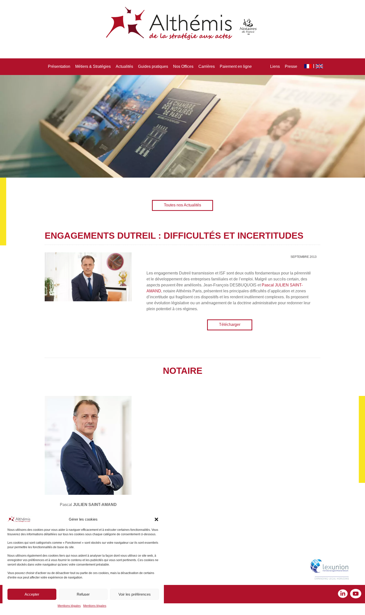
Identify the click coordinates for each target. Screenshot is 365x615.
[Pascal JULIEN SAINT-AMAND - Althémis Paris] (88, 445)
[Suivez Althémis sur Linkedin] (344, 594)
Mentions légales (69, 606)
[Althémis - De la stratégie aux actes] (182, 23)
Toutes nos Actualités (182, 205)
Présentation (59, 66)
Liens (275, 66)
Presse (291, 66)
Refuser (83, 594)
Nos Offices (183, 66)
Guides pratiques (153, 66)
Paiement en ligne (236, 66)
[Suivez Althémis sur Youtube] (355, 594)
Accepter (32, 594)
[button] (156, 519)
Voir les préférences (134, 594)
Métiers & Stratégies (93, 66)
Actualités (124, 66)
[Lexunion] (330, 570)
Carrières (206, 66)
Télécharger (229, 324)
